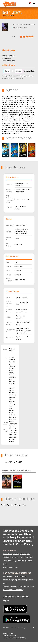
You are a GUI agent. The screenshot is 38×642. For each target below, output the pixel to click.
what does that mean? (20, 27)
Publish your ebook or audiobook (15, 576)
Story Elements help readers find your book (18, 586)
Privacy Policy (8, 633)
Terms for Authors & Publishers (14, 638)
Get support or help (10, 567)
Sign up (18, 71)
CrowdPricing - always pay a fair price (16, 554)
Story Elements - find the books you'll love (18, 557)
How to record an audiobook (13, 590)
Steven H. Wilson (13, 461)
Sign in (7, 71)
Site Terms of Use (9, 635)
